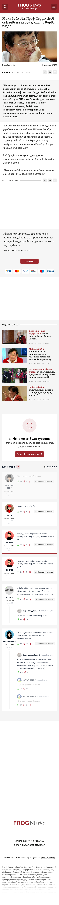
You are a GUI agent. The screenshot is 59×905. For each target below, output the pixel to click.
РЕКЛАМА (39, 840)
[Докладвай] (30, 481)
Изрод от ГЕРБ (9, 486)
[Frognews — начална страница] (30, 823)
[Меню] (54, 7)
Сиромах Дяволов (31, 611)
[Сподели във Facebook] (50, 72)
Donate (29, 261)
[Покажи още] (29, 898)
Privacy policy (48, 857)
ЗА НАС (19, 840)
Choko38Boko (9, 641)
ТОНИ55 (9, 542)
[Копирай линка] (45, 72)
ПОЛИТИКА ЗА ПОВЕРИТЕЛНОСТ (29, 845)
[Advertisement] (29, 765)
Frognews (13, 180)
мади (9, 515)
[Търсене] (5, 7)
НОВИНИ (6, 72)
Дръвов (9, 597)
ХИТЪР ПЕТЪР (29, 680)
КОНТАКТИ (28, 840)
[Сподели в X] (55, 72)
